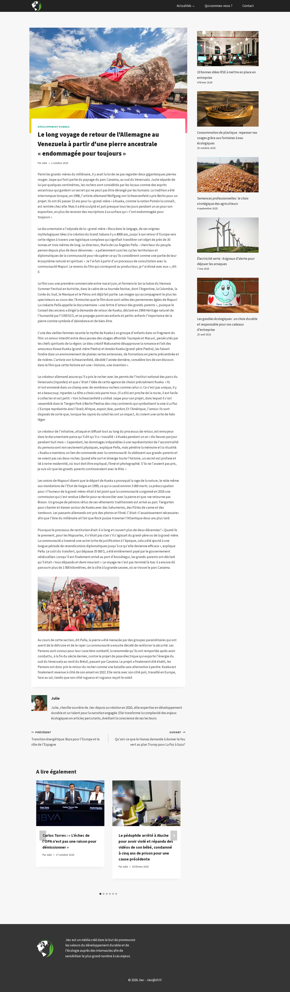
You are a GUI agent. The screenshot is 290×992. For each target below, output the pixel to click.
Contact (248, 6)
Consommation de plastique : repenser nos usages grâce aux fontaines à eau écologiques (227, 137)
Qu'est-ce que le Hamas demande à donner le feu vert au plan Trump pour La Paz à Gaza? (150, 739)
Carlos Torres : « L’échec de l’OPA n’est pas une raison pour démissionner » (69, 841)
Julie (55, 698)
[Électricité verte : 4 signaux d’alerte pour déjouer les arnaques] (228, 235)
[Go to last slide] (42, 835)
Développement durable (54, 126)
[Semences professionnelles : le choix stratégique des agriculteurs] (228, 174)
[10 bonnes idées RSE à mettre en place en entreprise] (228, 48)
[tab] (100, 894)
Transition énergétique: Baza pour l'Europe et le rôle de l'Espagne (65, 739)
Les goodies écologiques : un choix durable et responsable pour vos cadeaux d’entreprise (227, 324)
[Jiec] (36, 6)
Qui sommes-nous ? (218, 6)
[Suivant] (173, 835)
